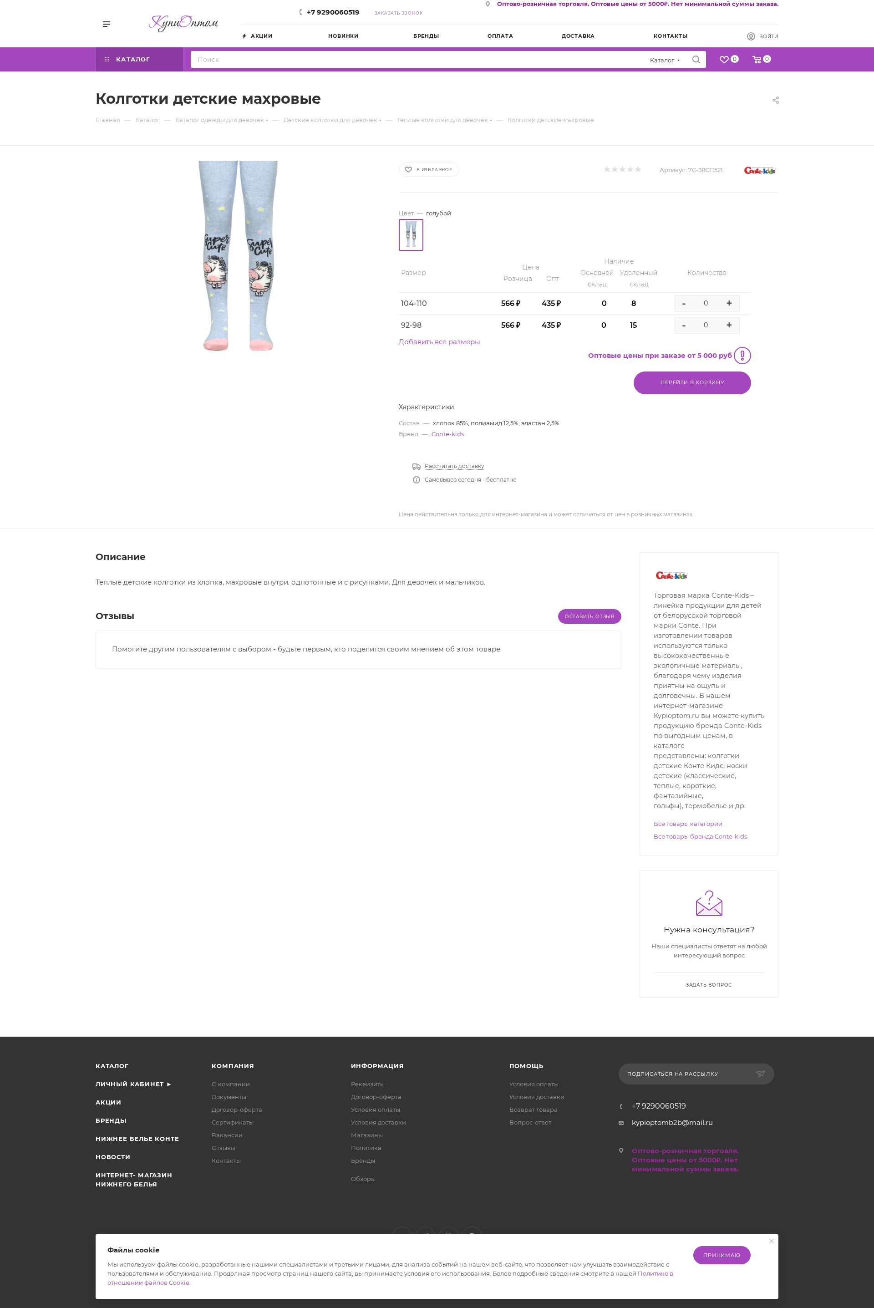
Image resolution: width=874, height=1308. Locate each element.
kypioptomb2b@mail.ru (672, 1122)
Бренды (111, 1120)
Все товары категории (688, 823)
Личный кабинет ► (134, 1084)
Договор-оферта (237, 1109)
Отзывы (223, 1147)
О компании (231, 1084)
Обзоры (363, 1178)
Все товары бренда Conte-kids (700, 836)
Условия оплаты (375, 1109)
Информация (377, 1065)
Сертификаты (233, 1122)
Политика (366, 1147)
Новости (113, 1156)
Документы (229, 1096)
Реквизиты (368, 1084)
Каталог (112, 1065)
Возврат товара (533, 1109)
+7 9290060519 (333, 12)
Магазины (367, 1135)
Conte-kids (448, 434)
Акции (109, 1102)
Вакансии (227, 1135)
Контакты (226, 1160)
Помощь (526, 1065)
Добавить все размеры (439, 341)
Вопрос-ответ (530, 1122)
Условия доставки (378, 1122)
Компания (233, 1065)
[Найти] (696, 59)
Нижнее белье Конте (137, 1138)
